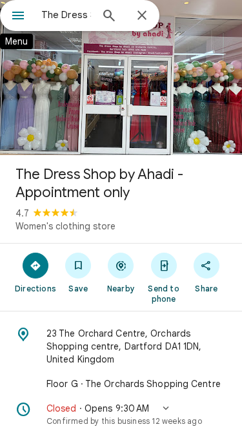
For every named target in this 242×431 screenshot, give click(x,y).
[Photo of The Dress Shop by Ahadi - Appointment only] (121, 77)
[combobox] (66, 15)
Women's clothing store (65, 226)
